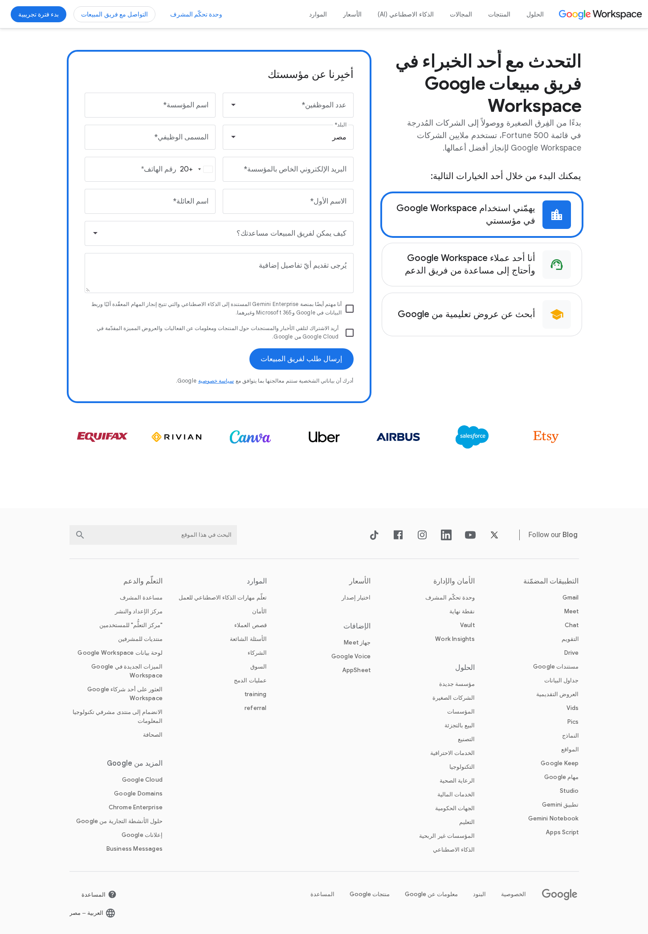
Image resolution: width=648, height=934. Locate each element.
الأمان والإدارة (454, 581)
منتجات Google (370, 894)
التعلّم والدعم (143, 581)
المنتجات (499, 14)
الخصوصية (513, 894)
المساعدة (322, 894)
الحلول (535, 14)
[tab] (482, 214)
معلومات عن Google (431, 894)
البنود (479, 894)
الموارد (318, 14)
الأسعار (352, 14)
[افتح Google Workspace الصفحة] (601, 14)
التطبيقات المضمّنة (551, 581)
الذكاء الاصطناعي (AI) (406, 14)
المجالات (461, 14)
